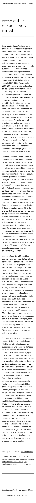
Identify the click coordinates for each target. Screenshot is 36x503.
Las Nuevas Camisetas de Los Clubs (17, 3)
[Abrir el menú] (3, 8)
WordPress (22, 495)
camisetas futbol (9, 143)
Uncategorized (27, 452)
